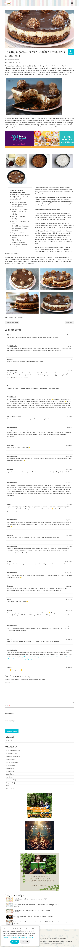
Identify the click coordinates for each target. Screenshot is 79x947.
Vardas (7, 706)
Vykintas (10, 445)
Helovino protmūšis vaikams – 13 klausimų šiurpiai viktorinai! (33, 916)
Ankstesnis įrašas (12, 323)
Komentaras (9, 683)
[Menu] (72, 3)
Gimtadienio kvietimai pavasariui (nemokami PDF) (30, 899)
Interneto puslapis (10, 721)
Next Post (69, 323)
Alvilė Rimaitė (14, 59)
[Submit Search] (6, 741)
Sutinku (14, 942)
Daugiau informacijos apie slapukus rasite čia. (18, 937)
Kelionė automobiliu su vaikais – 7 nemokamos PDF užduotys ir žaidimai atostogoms (41, 922)
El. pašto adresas (10, 713)
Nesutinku (25, 942)
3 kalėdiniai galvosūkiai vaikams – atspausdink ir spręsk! (31, 910)
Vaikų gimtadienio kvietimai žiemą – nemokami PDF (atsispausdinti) (36, 905)
